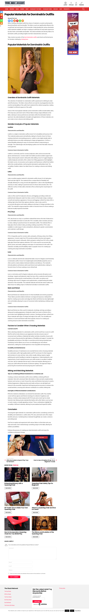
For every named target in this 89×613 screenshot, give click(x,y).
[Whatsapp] (20, 21)
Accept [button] (67, 610)
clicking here (24, 39)
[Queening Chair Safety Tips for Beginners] (44, 474)
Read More (8, 488)
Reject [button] (72, 610)
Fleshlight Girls (47, 9)
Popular (71, 4)
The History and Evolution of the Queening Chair (43, 533)
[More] (22, 21)
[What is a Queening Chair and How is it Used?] (44, 499)
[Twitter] (12, 21)
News (17, 9)
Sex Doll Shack (7, 602)
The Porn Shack (7, 597)
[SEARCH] (83, 9)
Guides (22, 9)
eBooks (55, 9)
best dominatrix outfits (30, 37)
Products (66, 9)
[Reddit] (14, 21)
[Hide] (0, 25)
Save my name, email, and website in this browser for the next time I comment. (27, 573)
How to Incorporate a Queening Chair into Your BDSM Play (15, 533)
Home (6, 9)
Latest (65, 4)
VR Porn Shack (7, 594)
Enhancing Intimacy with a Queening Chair (13, 484)
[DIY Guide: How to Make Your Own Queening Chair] (17, 499)
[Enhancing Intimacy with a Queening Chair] (17, 474)
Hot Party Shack (7, 599)
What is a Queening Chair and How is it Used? (44, 508)
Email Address (36, 597)
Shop (27, 9)
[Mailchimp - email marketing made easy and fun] (40, 605)
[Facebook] (9, 21)
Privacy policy (62, 588)
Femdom (15, 465)
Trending (81, 4)
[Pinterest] (17, 21)
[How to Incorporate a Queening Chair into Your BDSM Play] (17, 523)
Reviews (12, 9)
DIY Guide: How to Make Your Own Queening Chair (16, 508)
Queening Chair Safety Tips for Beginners (42, 484)
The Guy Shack (7, 591)
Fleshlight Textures (35, 9)
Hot (76, 4)
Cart (60, 9)
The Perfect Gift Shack (9, 605)
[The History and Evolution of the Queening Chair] (44, 523)
